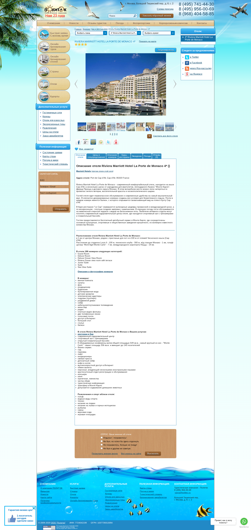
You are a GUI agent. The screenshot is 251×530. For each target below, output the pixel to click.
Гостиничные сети (52, 112)
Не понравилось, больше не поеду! (120, 445)
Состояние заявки (52, 152)
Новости (73, 23)
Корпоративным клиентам (173, 23)
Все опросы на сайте (131, 453)
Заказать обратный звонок (156, 16)
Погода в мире (50, 160)
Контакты (202, 23)
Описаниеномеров (112, 156)
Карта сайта (46, 497)
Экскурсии (137, 156)
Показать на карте (147, 41)
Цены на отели (51, 132)
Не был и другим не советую (117, 448)
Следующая (76, 84)
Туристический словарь (55, 164)
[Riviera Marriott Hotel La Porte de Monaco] (125, 84)
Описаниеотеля (80, 156)
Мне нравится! (86, 149)
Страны (54, 71)
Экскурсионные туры (54, 124)
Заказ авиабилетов (53, 136)
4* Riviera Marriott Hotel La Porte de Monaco (199, 38)
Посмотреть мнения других (105, 453)
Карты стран (49, 156)
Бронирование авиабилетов (153, 497)
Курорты (54, 96)
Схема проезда (165, 9)
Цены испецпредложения (96, 156)
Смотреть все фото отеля (165, 136)
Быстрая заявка (77, 488)
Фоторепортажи (141, 23)
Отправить (61, 209)
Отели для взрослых (53, 120)
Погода (120, 23)
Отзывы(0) (156, 156)
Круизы (46, 116)
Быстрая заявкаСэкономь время (59, 34)
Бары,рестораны (124, 156)
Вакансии (45, 491)
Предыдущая (174, 84)
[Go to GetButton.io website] (244, 527)
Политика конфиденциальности (51, 501)
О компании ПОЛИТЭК (51, 488)
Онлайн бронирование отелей (58, 59)
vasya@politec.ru (183, 492)
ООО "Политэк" (58, 523)
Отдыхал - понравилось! (115, 438)
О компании (53, 23)
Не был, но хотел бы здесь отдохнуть (121, 441)
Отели (53, 84)
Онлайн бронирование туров (58, 46)
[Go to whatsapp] (244, 521)
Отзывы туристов (97, 23)
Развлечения (50, 128)
